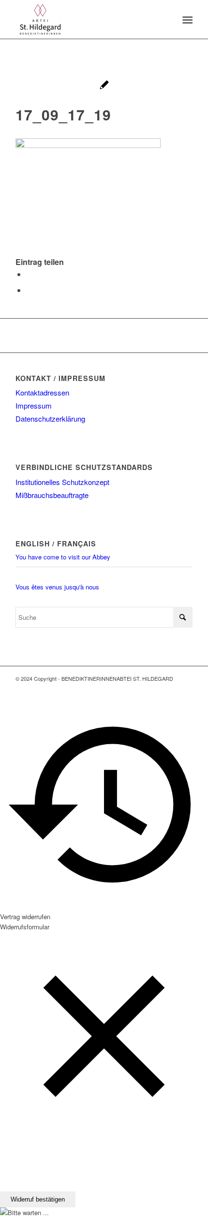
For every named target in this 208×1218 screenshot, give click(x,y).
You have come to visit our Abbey (62, 556)
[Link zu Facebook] (170, 688)
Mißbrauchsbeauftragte (52, 495)
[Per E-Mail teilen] (29, 290)
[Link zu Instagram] (185, 688)
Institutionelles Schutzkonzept (62, 482)
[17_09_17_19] (104, 85)
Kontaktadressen (42, 392)
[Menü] (186, 19)
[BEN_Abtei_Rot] (86, 19)
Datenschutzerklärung (50, 418)
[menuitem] (186, 19)
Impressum (33, 405)
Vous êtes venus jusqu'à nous (57, 586)
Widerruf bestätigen (38, 1199)
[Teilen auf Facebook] (29, 274)
